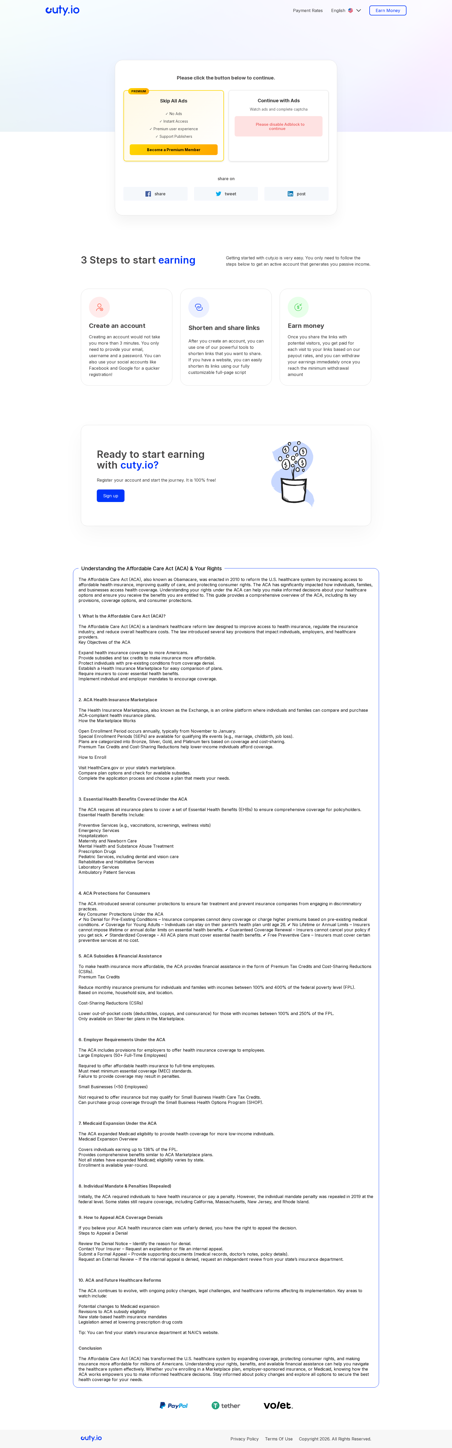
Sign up (110, 495)
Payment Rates (308, 10)
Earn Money (388, 10)
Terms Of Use (279, 1438)
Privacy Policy (244, 1438)
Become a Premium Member (173, 149)
